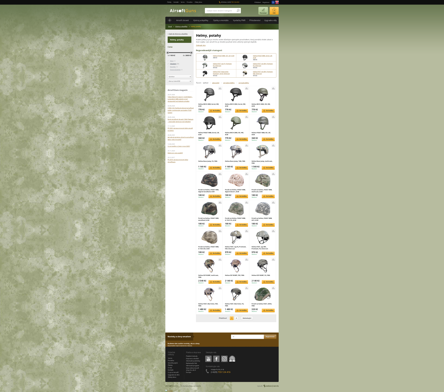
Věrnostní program (192, 366)
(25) (174, 64)
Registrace (266, 2)
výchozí (205, 83)
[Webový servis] (271, 386)
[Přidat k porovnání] (220, 88)
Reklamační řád (191, 363)
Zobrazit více (201, 45)
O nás (170, 368)
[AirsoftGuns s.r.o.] (183, 11)
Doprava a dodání (192, 358)
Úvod (170, 26)
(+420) (233, 2)
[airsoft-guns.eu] (273, 2)
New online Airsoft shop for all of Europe (192, 370)
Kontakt (176, 2)
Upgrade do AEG (173, 375)
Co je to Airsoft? (173, 372)
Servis (183, 2)
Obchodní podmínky (193, 361)
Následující (247, 318)
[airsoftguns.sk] (277, 2)
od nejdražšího (244, 83)
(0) (172, 61)
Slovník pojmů (173, 363)
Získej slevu (198, 2)
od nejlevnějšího (229, 83)
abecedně (215, 83)
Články (169, 2)
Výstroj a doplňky (181, 26)
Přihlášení (257, 2)
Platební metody (191, 356)
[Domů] (169, 20)
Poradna (189, 2)
